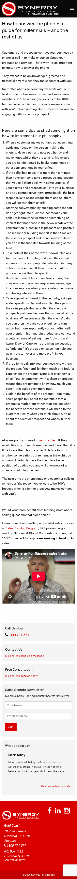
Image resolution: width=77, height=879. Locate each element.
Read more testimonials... (56, 786)
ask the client (48, 440)
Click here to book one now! (21, 675)
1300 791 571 (18, 635)
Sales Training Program (22, 528)
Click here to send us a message (24, 655)
